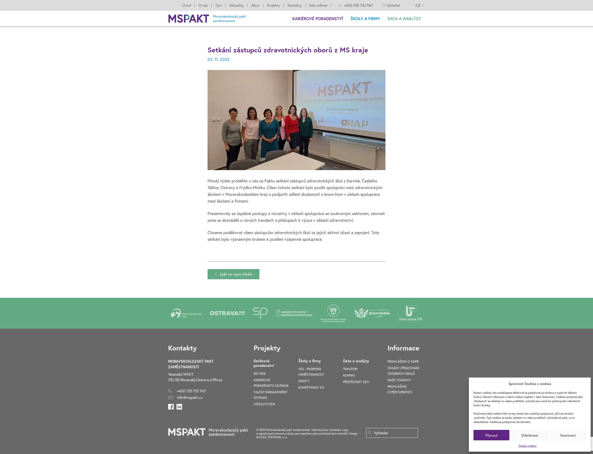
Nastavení (568, 435)
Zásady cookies (527, 446)
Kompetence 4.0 (311, 387)
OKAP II (303, 381)
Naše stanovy (399, 380)
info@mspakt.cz (189, 397)
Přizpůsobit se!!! (356, 382)
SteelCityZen (264, 404)
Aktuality (236, 5)
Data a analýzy (404, 18)
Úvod (186, 5)
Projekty (273, 5)
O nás (203, 5)
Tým (218, 5)
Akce (255, 5)
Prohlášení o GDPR (403, 361)
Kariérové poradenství (317, 18)
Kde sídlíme (318, 5)
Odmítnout (529, 435)
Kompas (349, 375)
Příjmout (491, 435)
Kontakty (294, 5)
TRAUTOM (350, 369)
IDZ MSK (260, 373)
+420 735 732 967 (358, 5)
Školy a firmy (365, 18)
